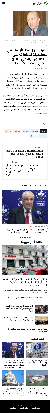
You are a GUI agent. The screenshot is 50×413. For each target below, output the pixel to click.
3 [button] (25, 237)
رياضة (39, 40)
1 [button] (29, 237)
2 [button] (27, 237)
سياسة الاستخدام (35, 408)
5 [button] (22, 237)
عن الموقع (13, 408)
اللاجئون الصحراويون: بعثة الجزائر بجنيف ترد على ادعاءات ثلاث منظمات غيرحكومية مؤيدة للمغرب (23, 168)
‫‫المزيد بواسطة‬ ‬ (27, 185)
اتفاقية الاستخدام (23, 408)
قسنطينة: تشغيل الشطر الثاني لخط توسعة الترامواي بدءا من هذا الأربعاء (25, 152)
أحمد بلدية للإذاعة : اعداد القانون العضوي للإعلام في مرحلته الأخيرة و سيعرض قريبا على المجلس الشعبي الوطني (25, 231)
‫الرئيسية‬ (46, 40)
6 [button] (20, 237)
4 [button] (24, 237)
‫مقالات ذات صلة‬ (41, 185)
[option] (25, 211)
